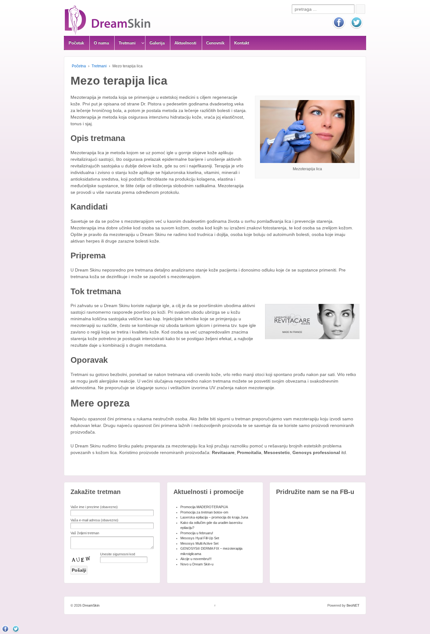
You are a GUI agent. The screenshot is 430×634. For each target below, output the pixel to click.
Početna (79, 66)
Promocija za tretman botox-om (204, 512)
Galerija (157, 43)
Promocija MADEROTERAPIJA (204, 507)
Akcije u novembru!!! (196, 559)
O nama (101, 43)
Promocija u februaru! (196, 533)
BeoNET (353, 605)
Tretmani (99, 66)
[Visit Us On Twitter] (356, 22)
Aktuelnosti (185, 43)
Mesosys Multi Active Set (199, 543)
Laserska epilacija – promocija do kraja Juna (214, 517)
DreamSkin (90, 605)
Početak (76, 43)
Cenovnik (215, 43)
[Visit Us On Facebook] (339, 22)
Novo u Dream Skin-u (196, 564)
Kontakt (241, 43)
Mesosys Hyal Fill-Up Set (199, 538)
